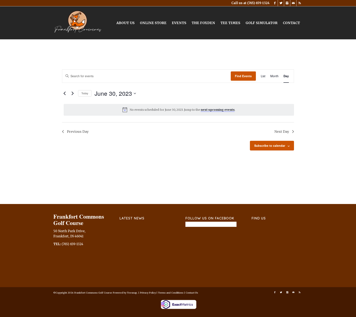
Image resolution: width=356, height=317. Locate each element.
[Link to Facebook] (275, 3)
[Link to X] (281, 3)
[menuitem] (125, 22)
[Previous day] (64, 93)
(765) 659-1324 (258, 3)
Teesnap (132, 292)
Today (84, 93)
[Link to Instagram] (287, 3)
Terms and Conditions (170, 292)
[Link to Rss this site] (299, 3)
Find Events (243, 76)
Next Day (281, 131)
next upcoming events (218, 110)
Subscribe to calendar (269, 145)
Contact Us (192, 292)
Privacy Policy (148, 292)
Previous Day (78, 131)
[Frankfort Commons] (78, 22)
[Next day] (72, 93)
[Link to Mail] (293, 3)
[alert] (179, 109)
